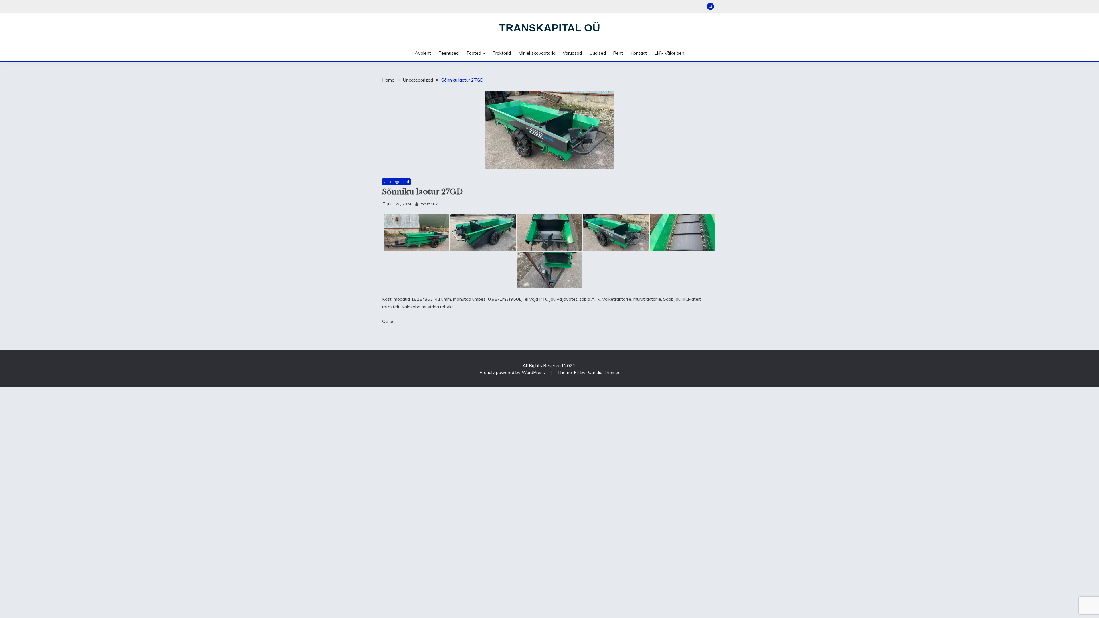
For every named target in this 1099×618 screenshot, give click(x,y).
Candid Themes (604, 372)
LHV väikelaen (669, 53)
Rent (618, 53)
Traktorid (502, 53)
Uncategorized (396, 181)
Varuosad (572, 53)
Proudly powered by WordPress (512, 372)
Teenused (448, 53)
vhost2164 (429, 204)
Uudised (597, 53)
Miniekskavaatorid (537, 53)
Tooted (473, 53)
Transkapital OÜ (549, 28)
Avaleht (423, 53)
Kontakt (638, 53)
